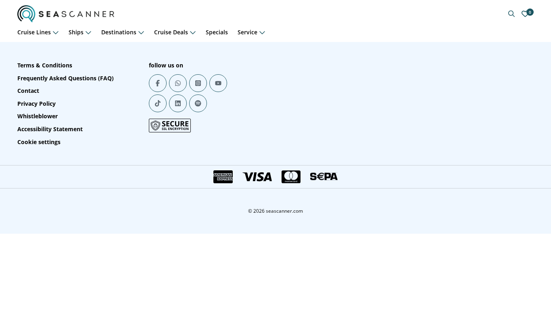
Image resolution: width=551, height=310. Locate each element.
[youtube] (218, 83)
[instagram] (198, 83)
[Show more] (55, 32)
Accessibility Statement (50, 129)
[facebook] (158, 83)
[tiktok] (158, 103)
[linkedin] (178, 103)
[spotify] (198, 103)
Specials (217, 32)
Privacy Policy (36, 103)
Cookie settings (39, 142)
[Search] (511, 13)
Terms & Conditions (44, 65)
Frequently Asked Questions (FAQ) (65, 78)
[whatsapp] (178, 83)
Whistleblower (37, 116)
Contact (28, 90)
